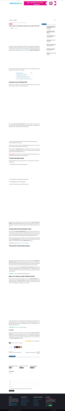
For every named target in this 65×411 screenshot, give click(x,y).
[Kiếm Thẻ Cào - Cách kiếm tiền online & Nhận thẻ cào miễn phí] (16, 3)
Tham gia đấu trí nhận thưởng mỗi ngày (23, 77)
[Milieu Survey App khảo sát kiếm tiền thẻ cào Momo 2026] (44, 45)
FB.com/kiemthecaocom (13, 404)
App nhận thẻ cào (36, 403)
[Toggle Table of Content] (31, 73)
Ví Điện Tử (12, 22)
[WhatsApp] (21, 347)
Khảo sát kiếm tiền (23, 405)
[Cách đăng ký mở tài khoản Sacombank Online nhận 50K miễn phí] (44, 32)
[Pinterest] (19, 347)
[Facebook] (15, 347)
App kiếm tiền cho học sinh (25, 398)
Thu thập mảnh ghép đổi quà (21, 75)
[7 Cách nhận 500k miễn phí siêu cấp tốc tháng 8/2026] (44, 36)
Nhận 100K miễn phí (36, 404)
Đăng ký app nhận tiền (24, 403)
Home (9, 22)
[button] (55, 20)
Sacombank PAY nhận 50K (37, 399)
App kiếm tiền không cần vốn (25, 400)
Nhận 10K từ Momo (17, 327)
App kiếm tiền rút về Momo (25, 401)
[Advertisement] (32, 12)
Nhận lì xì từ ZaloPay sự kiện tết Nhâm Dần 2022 (24, 78)
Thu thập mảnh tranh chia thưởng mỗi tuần (23, 76)
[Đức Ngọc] (9, 28)
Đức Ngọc (12, 28)
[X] (17, 347)
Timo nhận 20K (36, 401)
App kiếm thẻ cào (23, 402)
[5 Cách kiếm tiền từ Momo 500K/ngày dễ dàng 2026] (35, 361)
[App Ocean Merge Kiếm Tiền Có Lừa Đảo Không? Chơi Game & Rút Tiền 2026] (44, 27)
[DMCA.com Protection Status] (49, 404)
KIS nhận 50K (35, 400)
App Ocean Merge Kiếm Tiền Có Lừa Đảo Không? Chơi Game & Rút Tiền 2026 (51, 27)
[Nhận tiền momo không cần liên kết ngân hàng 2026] (14, 361)
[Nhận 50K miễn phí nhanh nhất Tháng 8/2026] (44, 41)
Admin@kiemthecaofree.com (14, 403)
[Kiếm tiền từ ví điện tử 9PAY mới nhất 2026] (24, 361)
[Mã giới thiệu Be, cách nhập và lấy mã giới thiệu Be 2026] (44, 49)
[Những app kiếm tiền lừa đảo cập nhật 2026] (44, 54)
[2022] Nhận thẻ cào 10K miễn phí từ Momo (15, 352)
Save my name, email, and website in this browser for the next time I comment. (21, 388)
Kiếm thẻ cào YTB (14, 405)
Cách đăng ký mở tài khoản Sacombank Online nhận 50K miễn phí (51, 32)
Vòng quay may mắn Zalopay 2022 (22, 74)
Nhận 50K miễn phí (36, 405)
